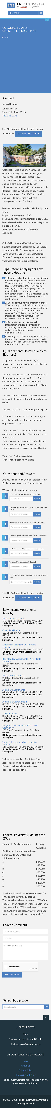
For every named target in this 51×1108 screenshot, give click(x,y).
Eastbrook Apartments (13, 618)
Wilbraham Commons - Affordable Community (19, 645)
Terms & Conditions (25, 1075)
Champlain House (11, 630)
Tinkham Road (9, 713)
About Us (25, 1065)
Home (4, 37)
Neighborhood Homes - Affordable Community (19, 726)
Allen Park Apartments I (14, 689)
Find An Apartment (47, 19)
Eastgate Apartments (13, 675)
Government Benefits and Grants (25, 1039)
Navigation (14, 13)
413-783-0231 (9, 115)
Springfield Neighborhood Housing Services (19, 743)
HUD (25, 1033)
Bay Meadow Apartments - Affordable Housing (21, 660)
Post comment (12, 974)
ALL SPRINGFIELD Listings (28, 134)
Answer (37, 499)
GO (46, 1007)
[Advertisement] (25, 67)
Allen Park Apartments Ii (14, 701)
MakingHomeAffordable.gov (25, 1044)
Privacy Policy (26, 1070)
